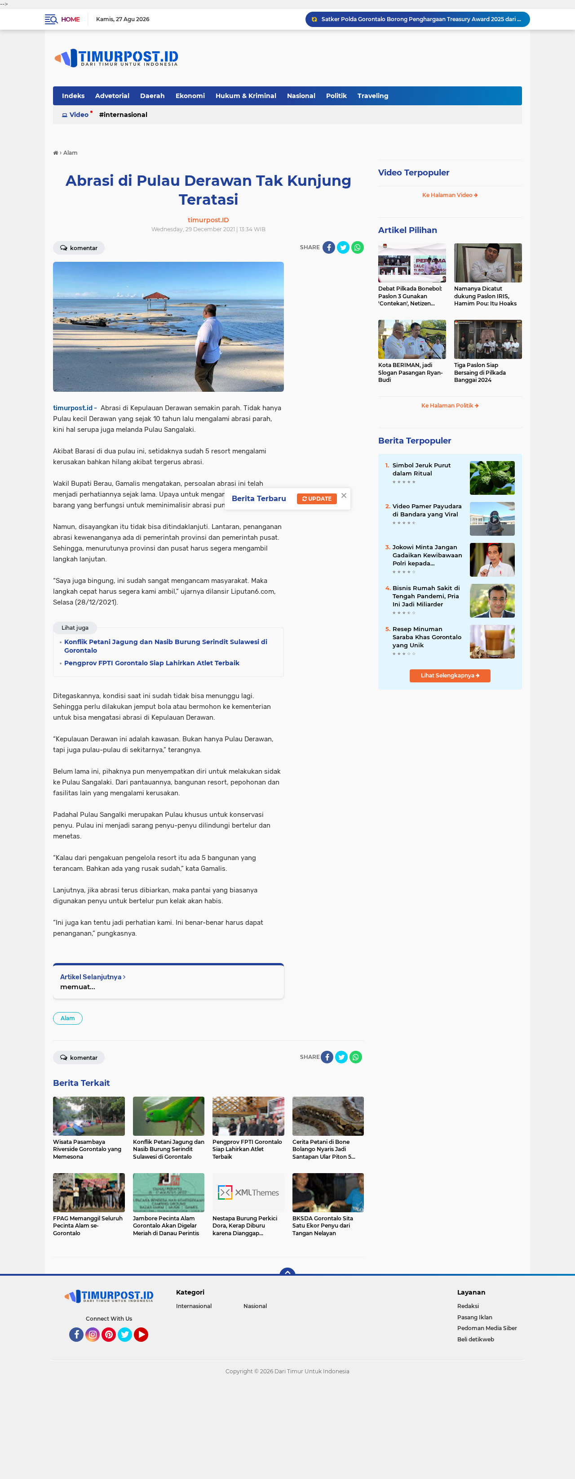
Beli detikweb (475, 1339)
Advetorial (112, 96)
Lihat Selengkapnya (448, 675)
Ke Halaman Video (448, 195)
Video (79, 115)
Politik (336, 96)
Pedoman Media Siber (487, 1328)
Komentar (83, 248)
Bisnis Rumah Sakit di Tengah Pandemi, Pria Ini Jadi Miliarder (426, 596)
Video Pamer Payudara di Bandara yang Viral (427, 510)
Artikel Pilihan (407, 230)
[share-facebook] (329, 247)
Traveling (373, 96)
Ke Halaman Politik (448, 405)
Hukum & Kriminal (246, 96)
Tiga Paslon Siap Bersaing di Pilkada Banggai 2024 (480, 373)
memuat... (77, 986)
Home (70, 19)
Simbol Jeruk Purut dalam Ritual (422, 469)
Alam (68, 1018)
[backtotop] (287, 1276)
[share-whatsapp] (357, 247)
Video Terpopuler (414, 173)
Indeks (73, 96)
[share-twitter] (343, 247)
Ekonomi (190, 96)
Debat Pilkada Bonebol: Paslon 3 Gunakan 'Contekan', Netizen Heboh (410, 296)
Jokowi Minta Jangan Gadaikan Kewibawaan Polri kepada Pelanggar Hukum (427, 555)
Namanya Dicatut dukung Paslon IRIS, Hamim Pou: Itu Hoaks (485, 296)
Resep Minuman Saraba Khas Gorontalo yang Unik (427, 637)
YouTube (147, 1346)
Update (319, 498)
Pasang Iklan (474, 1317)
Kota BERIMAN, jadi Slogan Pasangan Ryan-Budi (410, 373)
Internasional (125, 115)
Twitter (129, 1346)
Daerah (152, 96)
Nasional (301, 96)
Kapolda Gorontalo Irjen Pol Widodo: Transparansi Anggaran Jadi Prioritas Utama (422, 19)
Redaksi (468, 1306)
